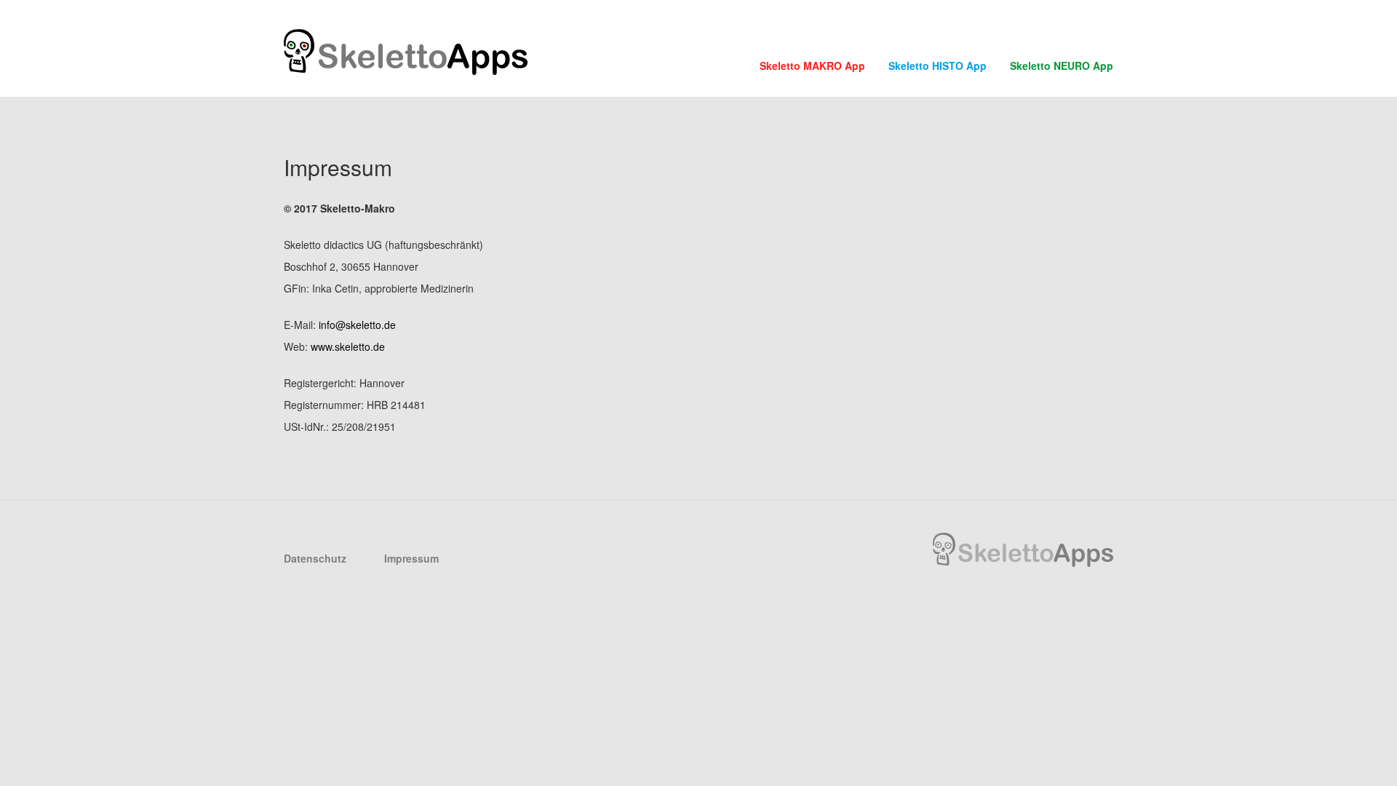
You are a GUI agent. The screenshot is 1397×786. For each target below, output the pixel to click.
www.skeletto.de (348, 346)
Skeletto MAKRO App (812, 65)
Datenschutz (315, 558)
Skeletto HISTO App (937, 65)
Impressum (411, 558)
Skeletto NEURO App (1061, 65)
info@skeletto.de (357, 324)
